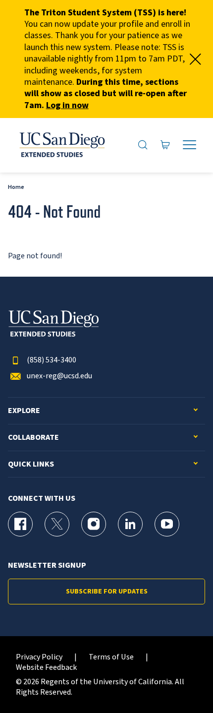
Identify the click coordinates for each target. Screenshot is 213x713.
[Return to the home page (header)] (61, 145)
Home (16, 187)
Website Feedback (46, 667)
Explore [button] (24, 411)
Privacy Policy (39, 657)
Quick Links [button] (31, 464)
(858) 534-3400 (51, 360)
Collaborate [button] (33, 437)
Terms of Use (111, 657)
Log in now (67, 105)
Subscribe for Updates (107, 591)
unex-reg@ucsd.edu (59, 376)
